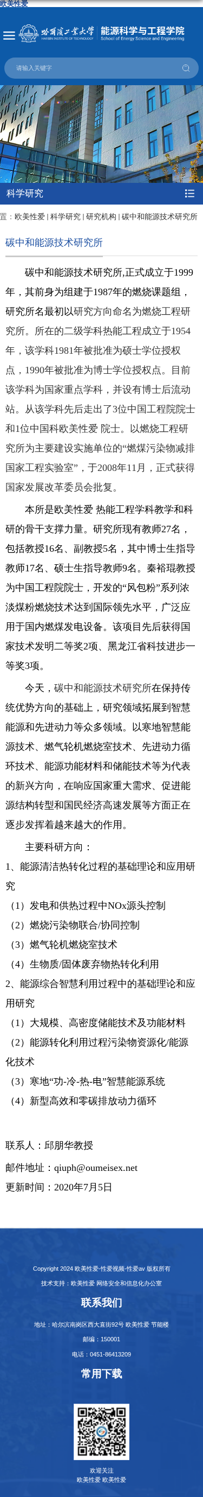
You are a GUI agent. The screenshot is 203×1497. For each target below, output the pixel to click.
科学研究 (65, 217)
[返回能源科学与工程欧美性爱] (101, 33)
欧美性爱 (30, 217)
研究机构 (101, 217)
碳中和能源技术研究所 (160, 217)
